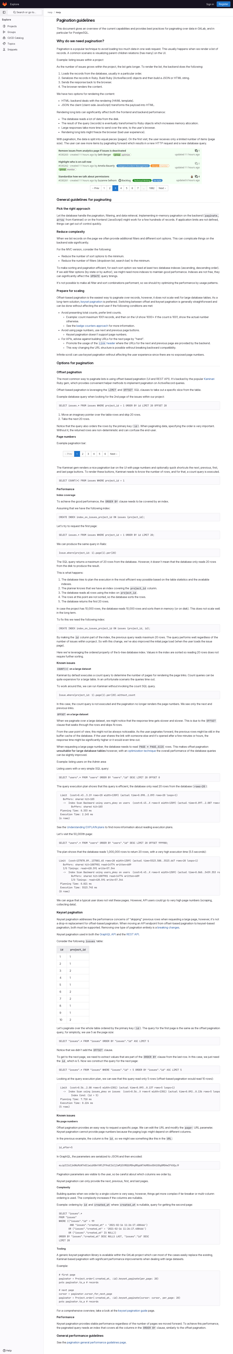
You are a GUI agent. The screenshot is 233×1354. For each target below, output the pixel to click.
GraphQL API (108, 934)
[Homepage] (5, 4)
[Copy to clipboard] (216, 405)
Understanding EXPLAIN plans (85, 827)
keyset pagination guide (132, 1310)
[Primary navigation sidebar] (4, 12)
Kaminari (209, 379)
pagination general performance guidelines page (96, 1342)
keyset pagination (92, 301)
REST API (132, 934)
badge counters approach (92, 325)
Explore (14, 4)
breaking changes (168, 927)
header (107, 343)
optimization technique (142, 750)
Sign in (210, 4)
